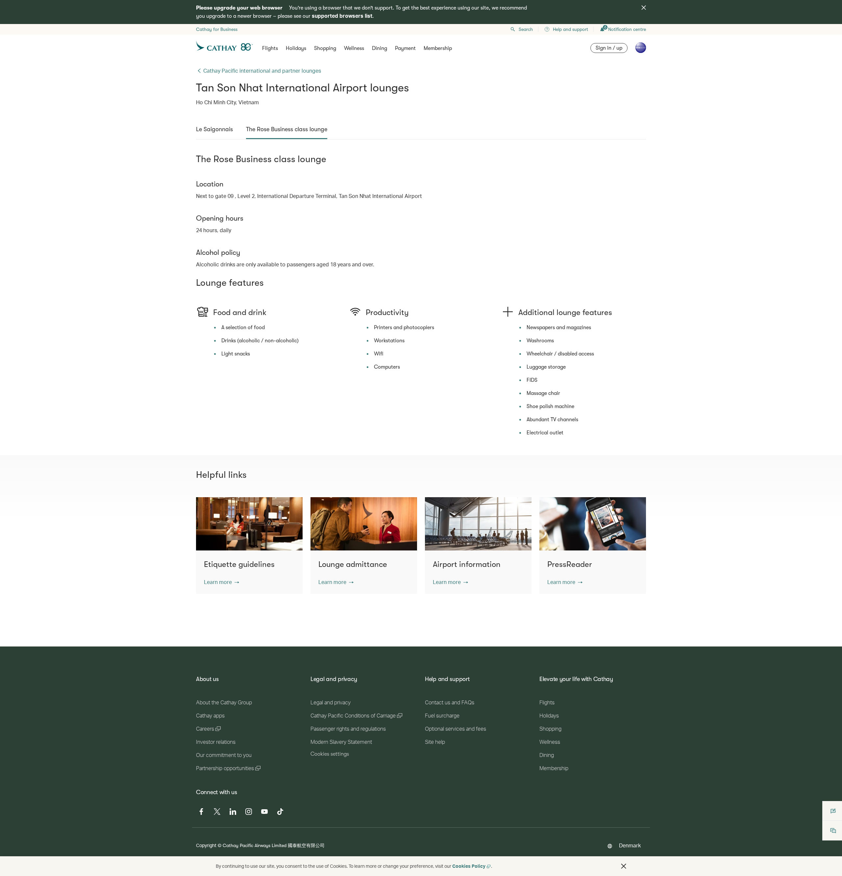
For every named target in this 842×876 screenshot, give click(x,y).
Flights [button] (270, 48)
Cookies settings (329, 754)
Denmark (630, 845)
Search (526, 29)
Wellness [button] (354, 48)
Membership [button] (438, 48)
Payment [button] (405, 48)
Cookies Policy (468, 866)
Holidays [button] (296, 48)
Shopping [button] (325, 48)
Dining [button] (379, 48)
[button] (221, 582)
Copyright (206, 845)
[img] (643, 7)
